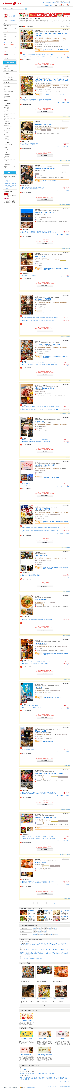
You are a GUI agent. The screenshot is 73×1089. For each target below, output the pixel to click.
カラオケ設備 (51, 952)
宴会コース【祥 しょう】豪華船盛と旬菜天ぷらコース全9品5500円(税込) (36, 231)
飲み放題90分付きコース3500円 (28, 749)
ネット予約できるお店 (9, 70)
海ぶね (57, 1078)
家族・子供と (7, 86)
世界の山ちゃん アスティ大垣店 (44, 124)
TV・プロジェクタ (44, 952)
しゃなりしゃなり (41, 1078)
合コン (6, 97)
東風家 (32, 1078)
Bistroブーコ (23, 998)
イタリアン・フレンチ (53, 943)
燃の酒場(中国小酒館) (41, 599)
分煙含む (8, 136)
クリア (15, 47)
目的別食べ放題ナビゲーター (10, 183)
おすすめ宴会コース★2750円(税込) (29, 275)
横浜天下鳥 (25, 1079)
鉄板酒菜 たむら (40, 256)
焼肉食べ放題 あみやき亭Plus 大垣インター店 (49, 773)
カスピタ (47, 1078)
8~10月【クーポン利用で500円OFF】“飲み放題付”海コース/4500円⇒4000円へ (37, 100)
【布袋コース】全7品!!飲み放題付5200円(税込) (31, 574)
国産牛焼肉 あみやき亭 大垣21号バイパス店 (48, 817)
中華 (59, 943)
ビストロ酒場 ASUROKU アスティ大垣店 (47, 344)
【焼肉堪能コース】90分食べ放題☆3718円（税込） (32, 707)
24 (52, 903)
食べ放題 (7, 107)
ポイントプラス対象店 (9, 79)
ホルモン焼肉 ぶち (49, 1077)
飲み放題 (7, 105)
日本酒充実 (7, 154)
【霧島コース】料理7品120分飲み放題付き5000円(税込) (33, 187)
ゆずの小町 (27, 1078)
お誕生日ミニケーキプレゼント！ (49, 828)
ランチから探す (23, 1069)
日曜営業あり (7, 164)
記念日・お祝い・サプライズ (10, 91)
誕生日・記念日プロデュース (10, 185)
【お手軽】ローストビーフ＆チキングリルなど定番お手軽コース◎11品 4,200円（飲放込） (40, 362)
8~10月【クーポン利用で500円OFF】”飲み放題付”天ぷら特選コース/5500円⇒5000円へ (39, 56)
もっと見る (68, 23)
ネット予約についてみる (11, 205)
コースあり (7, 108)
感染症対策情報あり (9, 116)
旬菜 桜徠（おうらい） (42, 643)
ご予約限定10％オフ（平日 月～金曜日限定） (52, 477)
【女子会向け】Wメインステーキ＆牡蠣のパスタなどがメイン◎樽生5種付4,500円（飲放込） (40, 364)
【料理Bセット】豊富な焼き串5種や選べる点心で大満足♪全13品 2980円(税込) (37, 619)
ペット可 (53, 953)
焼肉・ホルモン (64, 943)
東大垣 (39, 931)
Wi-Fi (62, 953)
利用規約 (61, 1086)
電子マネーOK (56, 951)
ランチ (12, 42)
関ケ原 (55, 928)
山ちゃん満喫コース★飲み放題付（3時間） (30, 143)
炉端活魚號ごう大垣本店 (66, 248)
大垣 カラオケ (44, 1073)
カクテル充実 (7, 157)
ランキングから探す (24, 958)
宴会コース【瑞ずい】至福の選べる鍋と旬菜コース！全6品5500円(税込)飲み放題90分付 (39, 232)
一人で (6, 89)
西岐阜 (34, 928)
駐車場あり (58, 953)
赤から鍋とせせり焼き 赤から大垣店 (45, 465)
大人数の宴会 (7, 96)
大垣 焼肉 (27, 1073)
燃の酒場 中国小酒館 (66, 635)
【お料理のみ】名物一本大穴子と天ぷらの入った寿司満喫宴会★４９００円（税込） (38, 881)
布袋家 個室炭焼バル (41, 555)
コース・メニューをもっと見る (63, 57)
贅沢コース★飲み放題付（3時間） (28, 144)
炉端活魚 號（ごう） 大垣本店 (44, 212)
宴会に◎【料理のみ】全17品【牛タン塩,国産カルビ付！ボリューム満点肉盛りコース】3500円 (40, 409)
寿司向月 (39, 1077)
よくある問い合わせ (47, 2)
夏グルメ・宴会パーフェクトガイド (26, 1038)
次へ (55, 903)
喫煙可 (6, 138)
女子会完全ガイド (8, 181)
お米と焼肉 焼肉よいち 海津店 (44, 388)
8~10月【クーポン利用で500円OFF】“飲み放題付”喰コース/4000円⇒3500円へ (37, 99)
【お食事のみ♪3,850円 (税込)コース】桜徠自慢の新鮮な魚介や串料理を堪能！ (37, 661)
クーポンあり (7, 149)
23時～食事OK (31, 952)
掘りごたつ (7, 123)
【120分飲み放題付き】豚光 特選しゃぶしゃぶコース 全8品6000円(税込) (36, 441)
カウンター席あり (8, 126)
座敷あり (7, 125)
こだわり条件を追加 (11, 170)
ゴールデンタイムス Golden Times (60, 1077)
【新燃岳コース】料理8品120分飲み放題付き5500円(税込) (33, 188)
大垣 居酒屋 (22, 1073)
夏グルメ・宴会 (8, 180)
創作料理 (41, 943)
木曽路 (43, 1077)
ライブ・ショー (63, 952)
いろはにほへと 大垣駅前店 (42, 509)
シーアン (22, 1078)
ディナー (6, 42)
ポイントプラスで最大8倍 (27, 1020)
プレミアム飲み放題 (26, 483)
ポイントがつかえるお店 (9, 77)
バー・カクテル (43, 944)
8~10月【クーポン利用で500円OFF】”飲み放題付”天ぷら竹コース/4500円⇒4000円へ (38, 54)
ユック (35, 1077)
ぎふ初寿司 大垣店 (40, 862)
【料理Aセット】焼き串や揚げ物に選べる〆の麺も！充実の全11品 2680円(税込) (37, 618)
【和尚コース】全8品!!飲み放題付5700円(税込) (31, 575)
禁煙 (6, 134)
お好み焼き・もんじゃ (55, 944)
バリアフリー (48, 953)
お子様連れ (31, 953)
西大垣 (41, 934)
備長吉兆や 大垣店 (40, 731)
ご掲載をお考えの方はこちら (31, 1087)
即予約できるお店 (8, 68)
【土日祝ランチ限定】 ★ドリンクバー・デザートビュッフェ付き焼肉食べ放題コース (38, 792)
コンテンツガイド (56, 2)
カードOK (7, 162)
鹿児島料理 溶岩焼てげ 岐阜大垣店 (45, 168)
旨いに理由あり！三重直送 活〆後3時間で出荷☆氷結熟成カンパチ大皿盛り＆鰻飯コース (39, 320)
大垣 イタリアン (33, 1073)
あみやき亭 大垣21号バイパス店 (64, 854)
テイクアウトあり (8, 112)
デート (6, 88)
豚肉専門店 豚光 (40, 421)
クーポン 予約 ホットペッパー (65, 2)
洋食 (47, 943)
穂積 (40, 928)
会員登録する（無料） (48, 5)
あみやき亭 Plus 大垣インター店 (64, 809)
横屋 (45, 931)
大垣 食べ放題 (51, 1073)
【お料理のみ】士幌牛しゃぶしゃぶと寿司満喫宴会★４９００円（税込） (36, 882)
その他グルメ (23, 945)
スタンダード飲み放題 (26, 485)
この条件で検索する (9, 62)
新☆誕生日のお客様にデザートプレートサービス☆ (52, 697)
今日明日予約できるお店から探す (35, 958)
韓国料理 (22, 944)
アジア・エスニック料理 (30, 944)
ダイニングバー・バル (34, 943)
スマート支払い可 (8, 144)
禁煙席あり (63, 949)
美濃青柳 (35, 934)
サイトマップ (49, 1086)
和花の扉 (61, 1078)
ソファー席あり (8, 128)
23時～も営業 (24, 952)
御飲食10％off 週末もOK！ (48, 741)
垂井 (50, 928)
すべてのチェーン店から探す (63, 1081)
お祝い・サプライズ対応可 (10, 167)
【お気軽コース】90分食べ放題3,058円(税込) (30, 705)
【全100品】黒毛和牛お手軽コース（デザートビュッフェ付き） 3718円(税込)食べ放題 (39, 793)
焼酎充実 (7, 156)
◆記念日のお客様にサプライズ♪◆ (49, 180)
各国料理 (37, 944)
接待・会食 (7, 94)
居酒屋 (27, 943)
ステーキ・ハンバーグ (60, 20)
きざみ (35, 1078)
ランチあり (7, 110)
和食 (44, 943)
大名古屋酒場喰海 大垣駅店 (65, 116)
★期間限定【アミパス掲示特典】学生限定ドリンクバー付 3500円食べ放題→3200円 (38, 838)
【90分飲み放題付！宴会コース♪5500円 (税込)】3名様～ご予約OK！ (35, 663)
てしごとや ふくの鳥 (24, 1077)
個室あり (7, 121)
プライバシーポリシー (56, 1086)
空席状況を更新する (45, 66)
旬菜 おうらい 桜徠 (67, 679)
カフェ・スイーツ (49, 20)
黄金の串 (51, 1078)
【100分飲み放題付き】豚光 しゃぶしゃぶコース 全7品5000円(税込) (35, 439)
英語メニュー (25, 953)
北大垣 (56, 934)
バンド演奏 (57, 952)
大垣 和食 (39, 1073)
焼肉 (54, 20)
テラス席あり (7, 130)
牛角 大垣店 (38, 687)
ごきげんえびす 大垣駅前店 (43, 299)
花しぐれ (29, 1079)
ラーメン (48, 944)
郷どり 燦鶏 (31, 1077)
